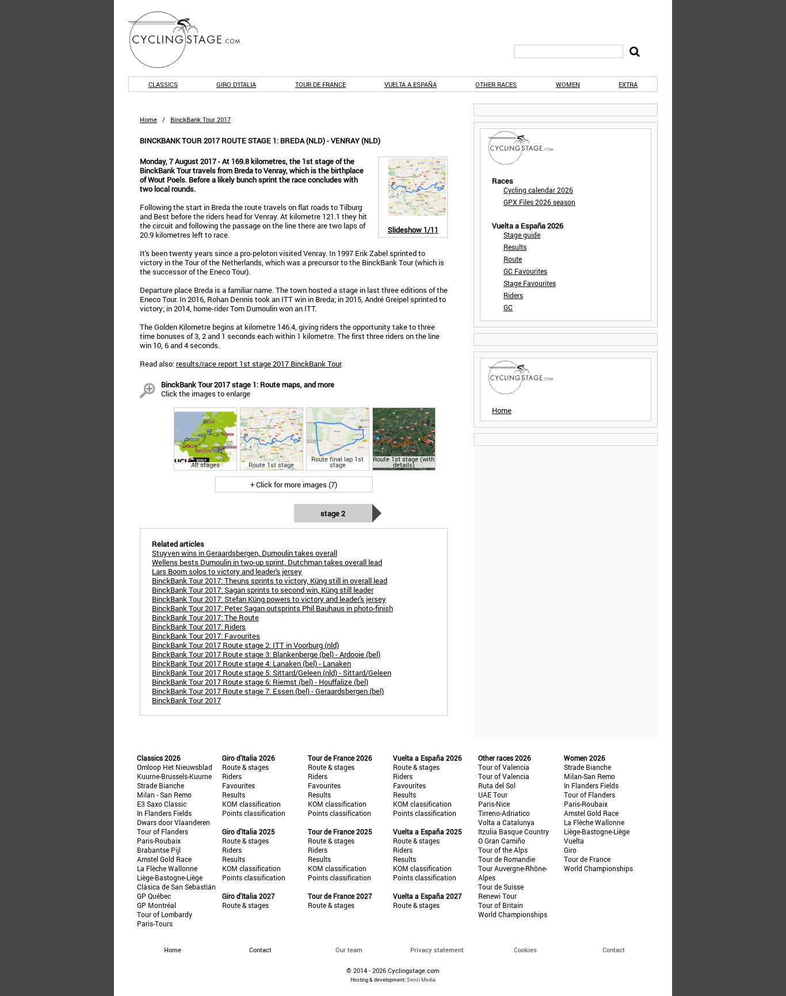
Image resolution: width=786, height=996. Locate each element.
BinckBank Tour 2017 (186, 700)
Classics (163, 84)
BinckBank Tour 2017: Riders (199, 626)
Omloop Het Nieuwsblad (174, 767)
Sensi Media (421, 979)
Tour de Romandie (506, 859)
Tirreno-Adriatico (504, 813)
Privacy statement (437, 949)
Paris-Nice (494, 803)
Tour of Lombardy (164, 914)
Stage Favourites (529, 283)
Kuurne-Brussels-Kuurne (174, 776)
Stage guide (521, 234)
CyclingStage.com (191, 40)
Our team (349, 949)
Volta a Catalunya (506, 822)
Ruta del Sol (497, 785)
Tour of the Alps (503, 849)
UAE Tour (493, 794)
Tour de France (320, 84)
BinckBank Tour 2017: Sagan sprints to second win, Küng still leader (262, 590)
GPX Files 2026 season (539, 202)
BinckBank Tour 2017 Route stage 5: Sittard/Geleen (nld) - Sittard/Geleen (271, 672)
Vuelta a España (410, 84)
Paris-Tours (155, 923)
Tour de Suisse (501, 886)
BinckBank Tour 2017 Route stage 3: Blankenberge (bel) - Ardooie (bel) (266, 654)
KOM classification (251, 803)
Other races (496, 84)
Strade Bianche (160, 785)
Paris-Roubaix (159, 840)
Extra (628, 84)
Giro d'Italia (236, 84)
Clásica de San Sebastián (176, 886)
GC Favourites (525, 271)
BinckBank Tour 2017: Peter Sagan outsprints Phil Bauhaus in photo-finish (272, 608)
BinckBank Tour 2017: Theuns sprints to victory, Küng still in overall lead (269, 580)
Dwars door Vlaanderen (173, 822)
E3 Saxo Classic (161, 803)
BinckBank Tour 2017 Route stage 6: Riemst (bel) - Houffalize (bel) (260, 682)
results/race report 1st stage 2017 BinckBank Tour (258, 363)
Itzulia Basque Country (513, 831)
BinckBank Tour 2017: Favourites (206, 636)
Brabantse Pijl (159, 849)
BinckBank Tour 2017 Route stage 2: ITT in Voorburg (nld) (245, 645)
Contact (613, 949)
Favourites (238, 785)
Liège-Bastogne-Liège (170, 877)
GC (508, 307)
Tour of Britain (500, 905)
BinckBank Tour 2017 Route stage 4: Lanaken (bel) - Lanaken (251, 663)
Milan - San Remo (164, 794)
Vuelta (574, 840)
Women (568, 84)
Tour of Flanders (162, 831)
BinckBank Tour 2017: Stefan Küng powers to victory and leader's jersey (269, 599)
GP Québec (154, 895)
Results (514, 246)
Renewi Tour (497, 895)
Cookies (525, 949)
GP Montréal (156, 905)
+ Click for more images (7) (293, 484)
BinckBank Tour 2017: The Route (205, 617)
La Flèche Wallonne (167, 868)
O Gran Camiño (501, 840)
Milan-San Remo (589, 776)
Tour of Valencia (503, 767)
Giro (570, 849)
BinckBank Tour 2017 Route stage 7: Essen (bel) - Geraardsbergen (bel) (268, 691)
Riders (513, 295)
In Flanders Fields (164, 813)
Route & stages (245, 767)
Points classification (253, 813)
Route (512, 259)
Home (148, 119)
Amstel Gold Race (164, 859)
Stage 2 (332, 513)
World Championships (512, 914)
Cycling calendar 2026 (538, 189)
